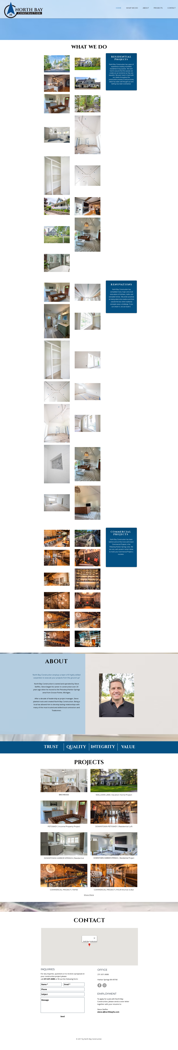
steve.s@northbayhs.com (108, 1012)
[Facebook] (99, 985)
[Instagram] (104, 985)
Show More (89, 895)
